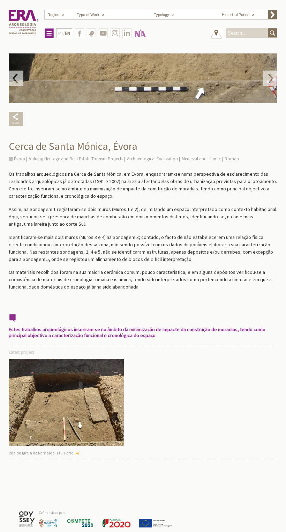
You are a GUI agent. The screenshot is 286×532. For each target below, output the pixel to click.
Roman (232, 159)
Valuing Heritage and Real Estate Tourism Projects (76, 159)
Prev (16, 78)
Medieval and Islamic (201, 159)
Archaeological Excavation (152, 159)
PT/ (64, 33)
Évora (19, 159)
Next (270, 78)
